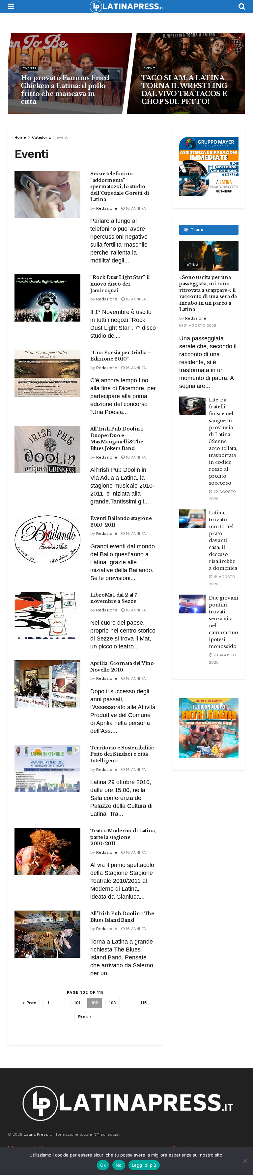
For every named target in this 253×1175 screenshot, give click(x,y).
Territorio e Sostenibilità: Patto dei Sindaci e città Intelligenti (122, 754)
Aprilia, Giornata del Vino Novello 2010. (122, 666)
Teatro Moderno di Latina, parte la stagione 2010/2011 (123, 837)
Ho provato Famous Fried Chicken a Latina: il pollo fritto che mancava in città (65, 90)
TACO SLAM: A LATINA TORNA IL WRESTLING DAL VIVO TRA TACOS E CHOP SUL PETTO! (185, 90)
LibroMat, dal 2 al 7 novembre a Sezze (113, 598)
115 (143, 1002)
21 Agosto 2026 (199, 325)
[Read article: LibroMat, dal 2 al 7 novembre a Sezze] (47, 615)
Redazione (106, 208)
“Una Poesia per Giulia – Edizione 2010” (120, 356)
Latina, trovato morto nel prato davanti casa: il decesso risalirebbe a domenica (223, 540)
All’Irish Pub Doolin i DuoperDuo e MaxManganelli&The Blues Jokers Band (116, 438)
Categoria (41, 137)
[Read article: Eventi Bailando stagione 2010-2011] (47, 539)
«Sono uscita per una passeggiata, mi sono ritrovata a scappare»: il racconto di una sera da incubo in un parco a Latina (208, 293)
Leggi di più (144, 1165)
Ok (103, 1165)
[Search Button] (242, 6)
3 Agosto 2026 (159, 113)
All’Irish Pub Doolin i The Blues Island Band (122, 917)
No (119, 1165)
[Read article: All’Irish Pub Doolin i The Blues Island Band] (47, 934)
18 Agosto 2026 (39, 113)
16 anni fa (135, 208)
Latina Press (36, 1134)
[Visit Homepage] (126, 6)
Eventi (30, 68)
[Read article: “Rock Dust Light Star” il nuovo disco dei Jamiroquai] (47, 298)
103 (112, 1002)
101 (77, 1002)
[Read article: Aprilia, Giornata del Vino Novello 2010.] (47, 684)
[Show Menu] (11, 6)
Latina (191, 265)
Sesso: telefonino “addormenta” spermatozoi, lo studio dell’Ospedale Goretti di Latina (119, 186)
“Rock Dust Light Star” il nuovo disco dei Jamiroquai (120, 283)
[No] (244, 1161)
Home (20, 137)
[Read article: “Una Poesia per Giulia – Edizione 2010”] (47, 373)
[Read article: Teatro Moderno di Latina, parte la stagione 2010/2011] (47, 851)
